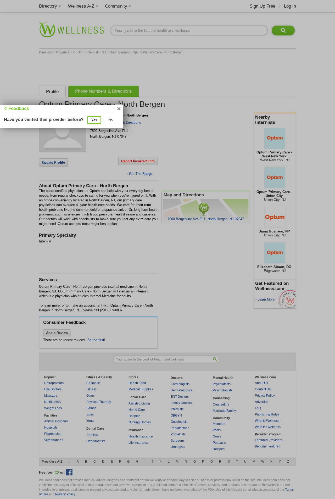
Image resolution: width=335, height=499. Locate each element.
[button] (94, 120)
